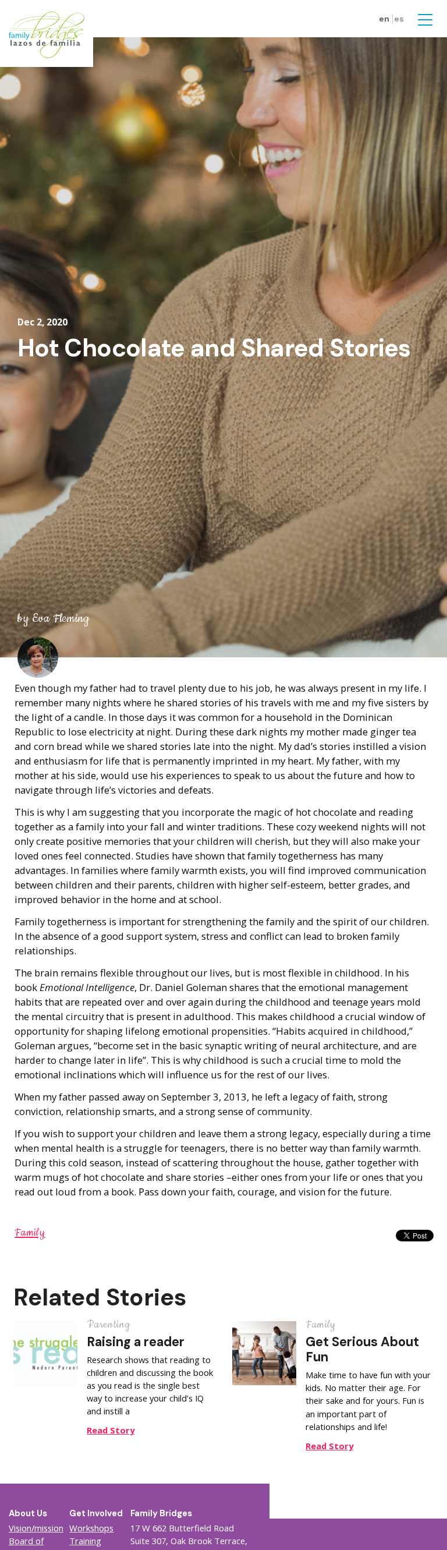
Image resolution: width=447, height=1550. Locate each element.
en (384, 18)
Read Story (110, 1430)
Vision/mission (36, 1528)
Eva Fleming (61, 619)
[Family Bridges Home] (46, 33)
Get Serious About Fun (362, 1349)
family (30, 1233)
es (399, 18)
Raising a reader (136, 1341)
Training (85, 1541)
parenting (108, 1325)
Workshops (91, 1528)
